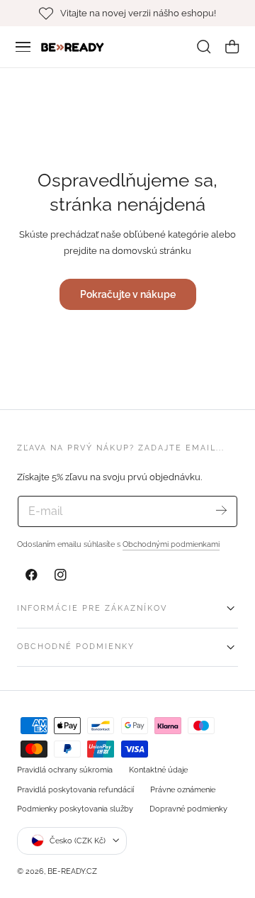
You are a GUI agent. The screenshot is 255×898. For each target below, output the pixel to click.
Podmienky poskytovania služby (75, 808)
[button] (23, 47)
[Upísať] (221, 510)
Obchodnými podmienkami (171, 544)
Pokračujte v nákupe (128, 294)
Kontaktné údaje (158, 769)
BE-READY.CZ (72, 871)
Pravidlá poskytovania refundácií (75, 789)
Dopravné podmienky (188, 808)
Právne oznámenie (182, 789)
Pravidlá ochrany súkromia (65, 769)
